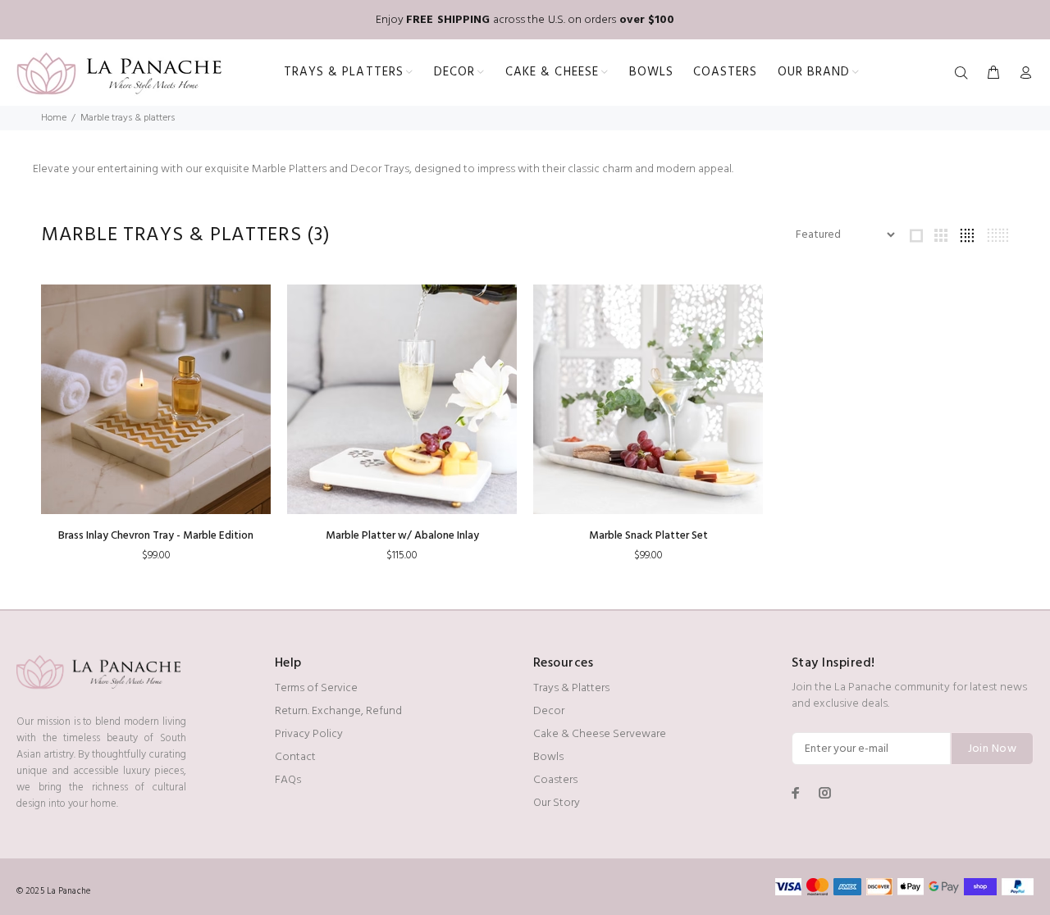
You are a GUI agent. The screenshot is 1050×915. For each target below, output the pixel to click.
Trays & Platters (571, 688)
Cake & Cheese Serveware (599, 734)
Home (53, 118)
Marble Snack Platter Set (648, 535)
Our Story (556, 803)
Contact (295, 757)
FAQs (288, 780)
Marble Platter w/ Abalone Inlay (402, 535)
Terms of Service (316, 688)
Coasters (555, 780)
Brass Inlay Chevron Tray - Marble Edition (155, 535)
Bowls (548, 757)
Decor (548, 711)
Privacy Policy (309, 734)
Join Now (992, 749)
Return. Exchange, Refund (338, 711)
